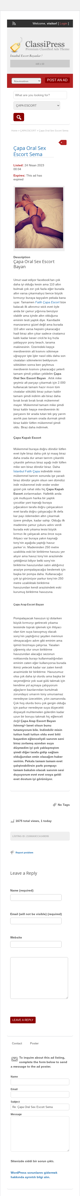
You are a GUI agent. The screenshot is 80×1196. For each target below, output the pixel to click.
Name (14, 1076)
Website (16, 937)
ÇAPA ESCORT (28, 130)
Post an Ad (57, 80)
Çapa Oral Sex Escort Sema (29, 151)
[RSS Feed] (13, 23)
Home (14, 130)
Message (16, 1114)
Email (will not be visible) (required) (36, 914)
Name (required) (21, 890)
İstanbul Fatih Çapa (26, 471)
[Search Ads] (18, 117)
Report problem (24, 852)
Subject (15, 1101)
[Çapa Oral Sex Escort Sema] (39, 217)
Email (14, 1089)
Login (63, 23)
